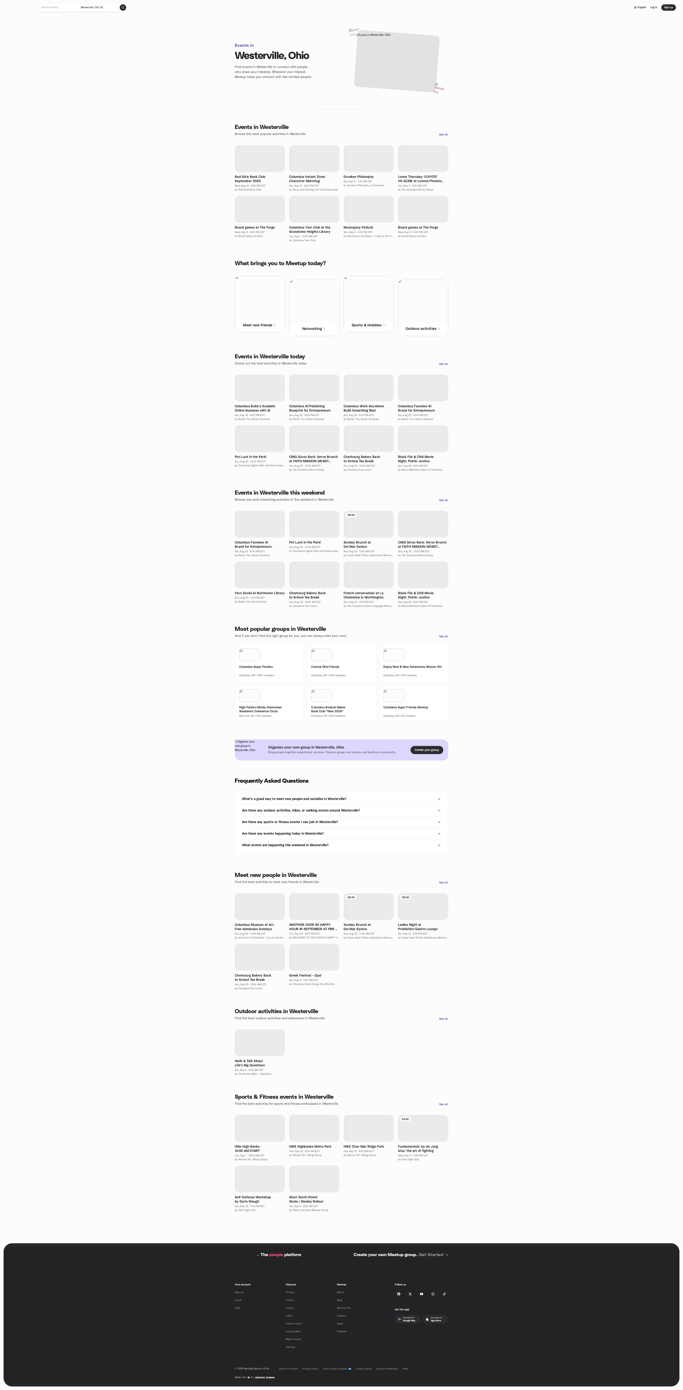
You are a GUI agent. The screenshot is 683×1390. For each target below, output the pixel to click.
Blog (339, 1300)
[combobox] (99, 7)
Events (290, 1300)
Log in (238, 1300)
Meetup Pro (344, 1308)
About (340, 1292)
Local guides (293, 1331)
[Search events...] (123, 7)
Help (237, 1308)
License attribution (387, 1369)
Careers (341, 1316)
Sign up (239, 1292)
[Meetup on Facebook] (399, 1294)
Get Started (431, 1255)
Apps (340, 1323)
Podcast (342, 1331)
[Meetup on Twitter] (410, 1294)
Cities (289, 1316)
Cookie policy (364, 1369)
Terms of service (288, 1369)
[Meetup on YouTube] (421, 1294)
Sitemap (290, 1347)
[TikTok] (444, 1294)
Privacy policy (310, 1369)
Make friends (293, 1339)
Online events (294, 1323)
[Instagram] (433, 1294)
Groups (290, 1292)
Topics (290, 1308)
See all (443, 134)
